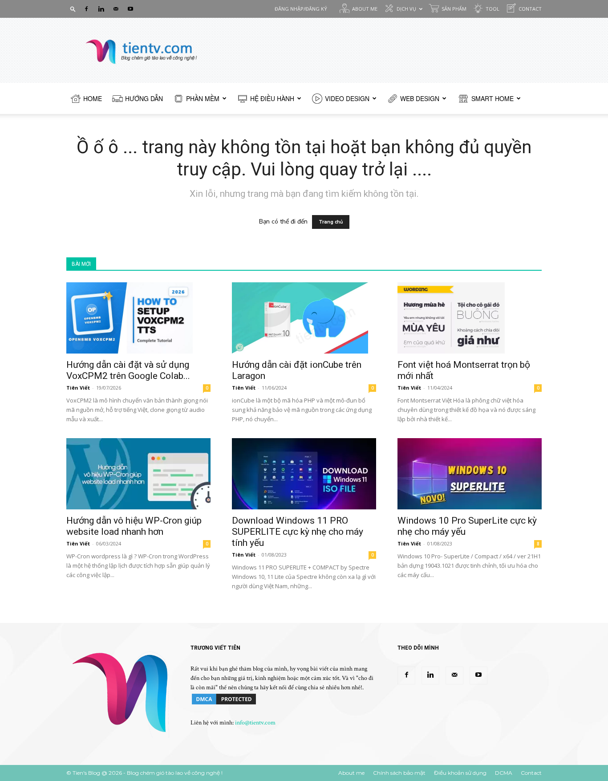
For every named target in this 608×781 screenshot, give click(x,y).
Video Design (347, 98)
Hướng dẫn (144, 98)
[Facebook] (86, 9)
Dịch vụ (406, 8)
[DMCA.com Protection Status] (224, 704)
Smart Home (492, 98)
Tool (492, 8)
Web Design (419, 98)
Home (92, 98)
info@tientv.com (255, 723)
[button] (73, 8)
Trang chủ (331, 222)
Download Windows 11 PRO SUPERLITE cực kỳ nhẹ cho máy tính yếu (297, 531)
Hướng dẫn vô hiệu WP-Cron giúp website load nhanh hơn (134, 526)
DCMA (503, 772)
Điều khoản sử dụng (460, 772)
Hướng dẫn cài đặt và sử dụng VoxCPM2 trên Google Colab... (128, 370)
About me (364, 8)
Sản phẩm (454, 8)
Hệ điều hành (272, 98)
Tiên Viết (78, 387)
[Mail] (115, 9)
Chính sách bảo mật (399, 772)
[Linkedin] (101, 9)
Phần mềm (202, 98)
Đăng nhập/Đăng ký (301, 8)
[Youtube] (130, 9)
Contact (530, 8)
